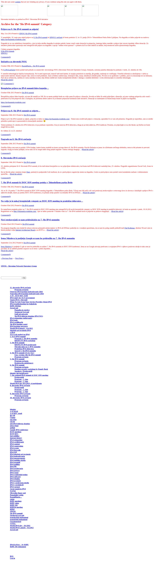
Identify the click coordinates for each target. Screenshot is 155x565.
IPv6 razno (14, 473)
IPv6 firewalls (15, 450)
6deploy (13, 409)
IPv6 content (15, 444)
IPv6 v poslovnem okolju (19, 483)
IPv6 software (15, 477)
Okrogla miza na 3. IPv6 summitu (27, 347)
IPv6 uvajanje (15, 481)
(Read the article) (7, 80)
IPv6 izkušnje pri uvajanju (20, 454)
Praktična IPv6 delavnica (24, 349)
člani (28, 172)
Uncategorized (15, 522)
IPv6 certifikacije (16, 322)
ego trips (13, 420)
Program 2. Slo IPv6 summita (26, 339)
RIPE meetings (16, 501)
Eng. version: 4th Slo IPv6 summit (28, 355)
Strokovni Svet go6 (22, 312)
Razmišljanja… (16, 497)
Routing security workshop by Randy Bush (31, 369)
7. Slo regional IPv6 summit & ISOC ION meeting (29, 375)
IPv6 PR (13, 466)
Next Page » (19, 258)
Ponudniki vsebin (16, 495)
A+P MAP (14, 411)
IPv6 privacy (15, 471)
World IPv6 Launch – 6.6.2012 (22, 528)
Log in (12, 558)
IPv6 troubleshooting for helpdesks (23, 304)
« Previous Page (6, 258)
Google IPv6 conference (19, 430)
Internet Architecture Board (25, 230)
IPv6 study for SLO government (22, 298)
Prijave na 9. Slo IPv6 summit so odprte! (20, 29)
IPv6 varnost (15, 487)
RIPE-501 (14, 505)
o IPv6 (12, 332)
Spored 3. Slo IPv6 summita (25, 351)
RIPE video (14, 503)
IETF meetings (15, 432)
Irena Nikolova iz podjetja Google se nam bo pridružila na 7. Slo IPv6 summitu (38, 238)
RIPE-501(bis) (15, 306)
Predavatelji (19, 377)
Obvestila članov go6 (18, 493)
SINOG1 (4, 53)
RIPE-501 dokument (18, 547)
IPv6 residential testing (18, 475)
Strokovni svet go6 (17, 515)
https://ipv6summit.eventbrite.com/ (13, 39)
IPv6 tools (14, 320)
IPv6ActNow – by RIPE (19, 545)
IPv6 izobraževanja (17, 456)
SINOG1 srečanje (56, 37)
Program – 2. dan (21, 381)
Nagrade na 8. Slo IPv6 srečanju (16, 139)
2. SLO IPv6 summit (18, 337)
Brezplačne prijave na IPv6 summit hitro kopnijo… (25, 88)
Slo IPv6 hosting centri (18, 324)
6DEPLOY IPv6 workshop (25, 341)
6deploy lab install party (19, 373)
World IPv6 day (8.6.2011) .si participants (26, 383)
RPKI (12, 509)
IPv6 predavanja (16, 468)
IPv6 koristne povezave (19, 326)
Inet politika (14, 436)
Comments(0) (6, 57)
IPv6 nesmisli (15, 462)
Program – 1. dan (21, 379)
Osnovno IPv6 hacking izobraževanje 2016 (26, 292)
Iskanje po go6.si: (7, 274)
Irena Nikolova (6, 247)
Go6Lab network (21, 314)
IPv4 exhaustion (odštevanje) (21, 318)
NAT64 (13, 491)
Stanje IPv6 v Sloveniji (18, 300)
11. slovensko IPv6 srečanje (20, 288)
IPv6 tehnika (15, 479)
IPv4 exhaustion (16, 440)
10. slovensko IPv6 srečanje (20, 398)
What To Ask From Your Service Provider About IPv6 (31, 302)
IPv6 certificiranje (17, 442)
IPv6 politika (15, 464)
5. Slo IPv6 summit (17, 359)
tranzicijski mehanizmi (18, 519)
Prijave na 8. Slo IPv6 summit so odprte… (20, 111)
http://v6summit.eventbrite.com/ (25, 211)
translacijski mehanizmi (19, 517)
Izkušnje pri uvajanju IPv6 (20, 330)
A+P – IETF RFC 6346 (19, 296)
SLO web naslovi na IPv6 (20, 334)
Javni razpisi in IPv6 (18, 489)
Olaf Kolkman (129, 228)
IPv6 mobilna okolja (18, 460)
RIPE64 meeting (16, 507)
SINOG (22, 34)
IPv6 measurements (17, 458)
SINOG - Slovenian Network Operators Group (19, 266)
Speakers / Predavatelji (23, 371)
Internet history (16, 438)
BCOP (12, 415)
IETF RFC (14, 434)
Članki (12, 418)
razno (12, 499)
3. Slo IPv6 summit (17, 343)
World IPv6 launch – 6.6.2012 (21, 328)
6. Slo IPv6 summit (17, 365)
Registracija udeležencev (24, 363)
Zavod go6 (14, 308)
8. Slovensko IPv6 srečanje (13, 158)
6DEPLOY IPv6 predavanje (25, 345)
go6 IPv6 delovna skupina (20, 424)
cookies (18, 2)
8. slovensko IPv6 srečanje (20, 385)
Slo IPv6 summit (31, 34)
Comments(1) (9, 84)
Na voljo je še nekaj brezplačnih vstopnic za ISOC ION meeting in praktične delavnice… (42, 201)
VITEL (13, 524)
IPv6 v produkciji (16, 485)
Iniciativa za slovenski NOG (14, 61)
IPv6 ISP (13, 452)
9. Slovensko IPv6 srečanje (20, 394)
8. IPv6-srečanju (9, 70)
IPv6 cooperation (16, 446)
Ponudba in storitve (22, 310)
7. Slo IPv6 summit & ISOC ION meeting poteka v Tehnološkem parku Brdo (37, 182)
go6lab (12, 428)
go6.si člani (14, 426)
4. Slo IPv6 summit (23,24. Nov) (22, 353)
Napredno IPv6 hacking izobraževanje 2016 (27, 294)
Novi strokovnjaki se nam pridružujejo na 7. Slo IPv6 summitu (30, 220)
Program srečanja (21, 290)
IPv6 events (14, 448)
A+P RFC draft (16, 413)
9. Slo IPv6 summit (40, 37)
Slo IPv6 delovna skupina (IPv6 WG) (29, 316)
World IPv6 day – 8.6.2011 (20, 526)
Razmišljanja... (27, 66)
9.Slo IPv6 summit (7, 51)
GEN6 (12, 422)
